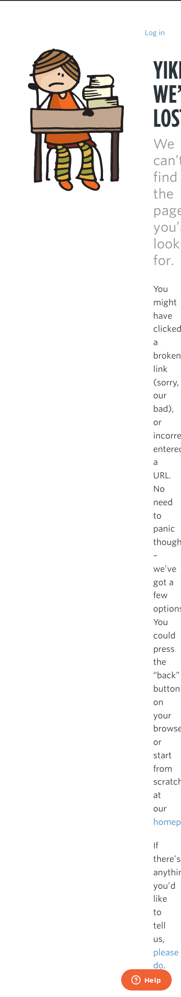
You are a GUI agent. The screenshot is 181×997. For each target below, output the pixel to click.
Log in (155, 33)
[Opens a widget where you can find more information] (146, 980)
